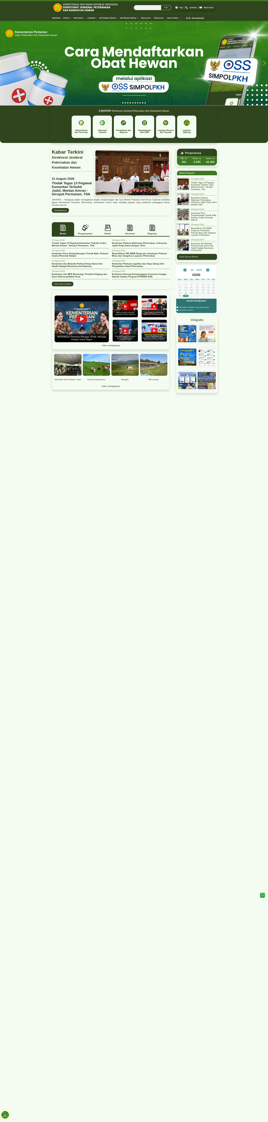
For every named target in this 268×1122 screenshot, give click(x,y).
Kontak (193, 8)
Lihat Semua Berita (62, 284)
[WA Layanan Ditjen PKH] (262, 895)
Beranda (56, 18)
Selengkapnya (60, 210)
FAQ (181, 8)
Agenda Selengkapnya (196, 301)
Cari (166, 7)
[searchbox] (152, 7)
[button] (122, 102)
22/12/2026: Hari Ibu (185, 310)
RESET (196, 275)
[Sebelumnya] (184, 269)
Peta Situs (208, 8)
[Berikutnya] (207, 269)
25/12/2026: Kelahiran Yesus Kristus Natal (193, 307)
